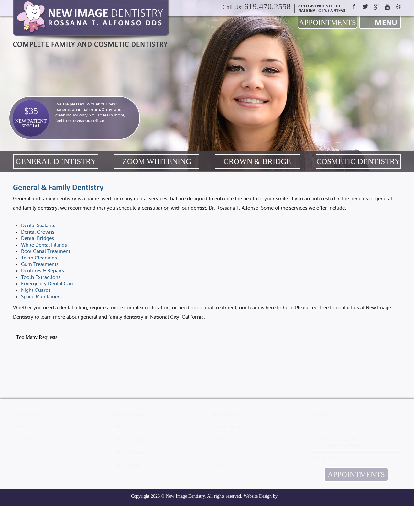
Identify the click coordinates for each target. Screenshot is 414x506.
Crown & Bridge (257, 161)
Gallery (222, 452)
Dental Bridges (37, 238)
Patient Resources (231, 426)
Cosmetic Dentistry (358, 161)
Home (21, 426)
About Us (25, 439)
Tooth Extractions (40, 277)
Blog (219, 465)
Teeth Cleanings (39, 257)
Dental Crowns (37, 232)
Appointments (327, 22)
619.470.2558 (267, 7)
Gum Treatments (40, 264)
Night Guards (36, 290)
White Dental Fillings (44, 245)
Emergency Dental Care (47, 283)
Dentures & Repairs (42, 270)
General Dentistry (56, 161)
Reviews (222, 439)
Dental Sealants (38, 225)
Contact (23, 452)
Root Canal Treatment (45, 251)
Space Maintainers (41, 296)
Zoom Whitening (156, 161)
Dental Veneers (129, 426)
